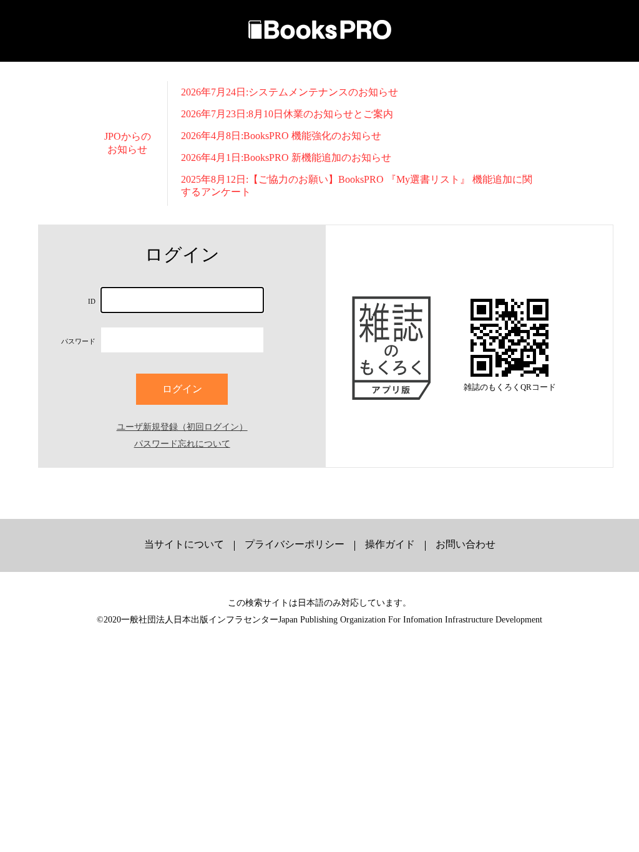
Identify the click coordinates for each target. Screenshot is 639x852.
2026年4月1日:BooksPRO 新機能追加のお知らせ (286, 157)
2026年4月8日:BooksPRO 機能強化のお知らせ (281, 135)
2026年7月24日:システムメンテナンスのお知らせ (289, 92)
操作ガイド (390, 544)
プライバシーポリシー (294, 544)
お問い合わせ (465, 544)
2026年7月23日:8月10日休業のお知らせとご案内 (287, 114)
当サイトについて (184, 544)
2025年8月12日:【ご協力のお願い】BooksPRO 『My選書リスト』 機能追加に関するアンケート (356, 185)
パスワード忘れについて (182, 443)
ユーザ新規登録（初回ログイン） (182, 427)
